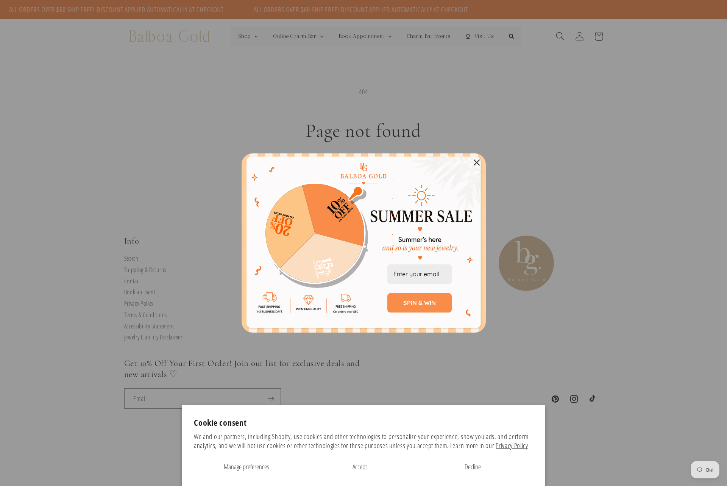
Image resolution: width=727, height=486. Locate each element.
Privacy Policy (512, 445)
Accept (360, 466)
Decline (473, 466)
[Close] (477, 162)
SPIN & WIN (419, 302)
